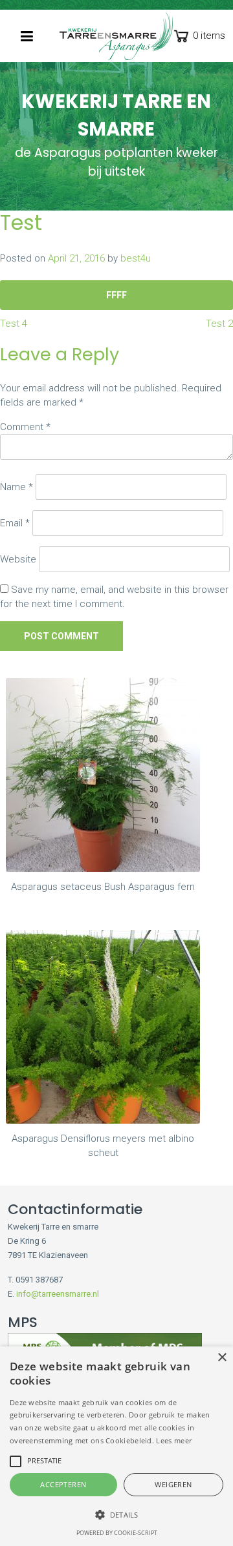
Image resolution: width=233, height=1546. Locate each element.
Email (15, 523)
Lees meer (174, 1440)
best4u (135, 258)
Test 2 (219, 323)
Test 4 (13, 323)
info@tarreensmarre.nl (57, 1294)
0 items (209, 35)
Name (16, 487)
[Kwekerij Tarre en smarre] (116, 36)
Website (18, 559)
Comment (25, 427)
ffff (116, 295)
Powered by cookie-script (116, 1533)
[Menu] (27, 36)
